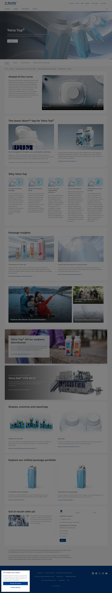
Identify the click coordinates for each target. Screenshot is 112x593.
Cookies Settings (15, 587)
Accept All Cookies (15, 583)
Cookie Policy (16, 580)
